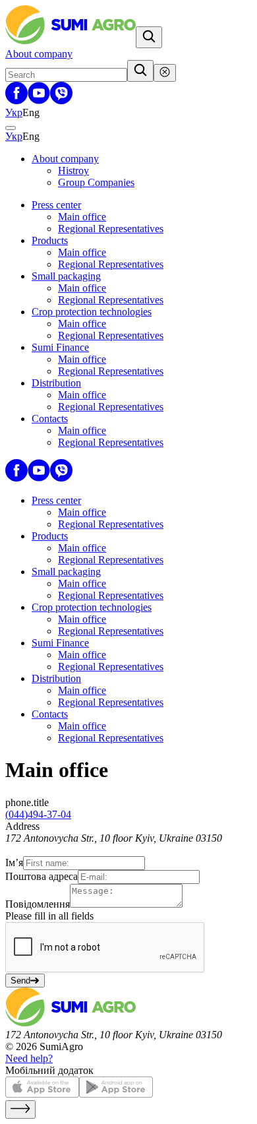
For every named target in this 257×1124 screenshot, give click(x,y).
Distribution (56, 383)
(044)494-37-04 (38, 814)
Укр (13, 112)
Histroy (73, 170)
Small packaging (66, 276)
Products (50, 240)
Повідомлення (37, 904)
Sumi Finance (60, 347)
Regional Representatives (110, 228)
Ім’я (14, 862)
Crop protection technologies (92, 311)
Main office (82, 216)
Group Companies (96, 182)
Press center (56, 204)
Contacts (50, 418)
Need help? (29, 1058)
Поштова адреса (41, 876)
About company (38, 53)
